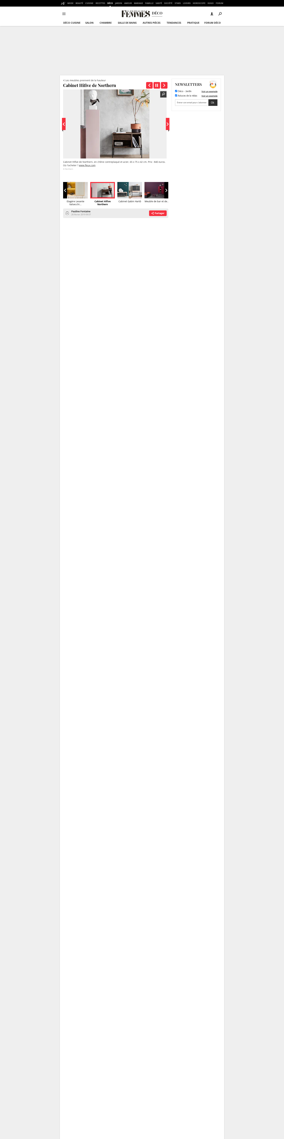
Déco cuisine (71, 22)
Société (168, 3)
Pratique (193, 22)
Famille (149, 3)
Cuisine (89, 3)
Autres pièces (151, 22)
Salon (89, 22)
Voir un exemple (209, 91)
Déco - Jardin (184, 91)
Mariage (138, 3)
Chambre (106, 22)
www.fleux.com (87, 165)
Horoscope (199, 3)
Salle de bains (127, 22)
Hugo (211, 3)
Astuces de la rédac (187, 96)
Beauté (79, 3)
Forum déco (212, 22)
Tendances (174, 22)
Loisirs (187, 3)
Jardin (118, 3)
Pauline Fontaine (80, 211)
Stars (178, 3)
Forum (219, 3)
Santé (159, 3)
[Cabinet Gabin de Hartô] (164, 85)
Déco (110, 3)
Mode (70, 3)
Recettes (100, 3)
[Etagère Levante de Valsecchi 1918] (149, 85)
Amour (128, 3)
